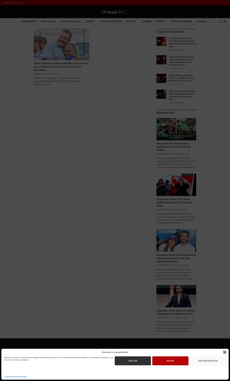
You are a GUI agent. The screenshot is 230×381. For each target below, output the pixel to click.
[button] (224, 352)
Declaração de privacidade (15, 376)
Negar (170, 361)
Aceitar (133, 361)
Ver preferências (208, 361)
